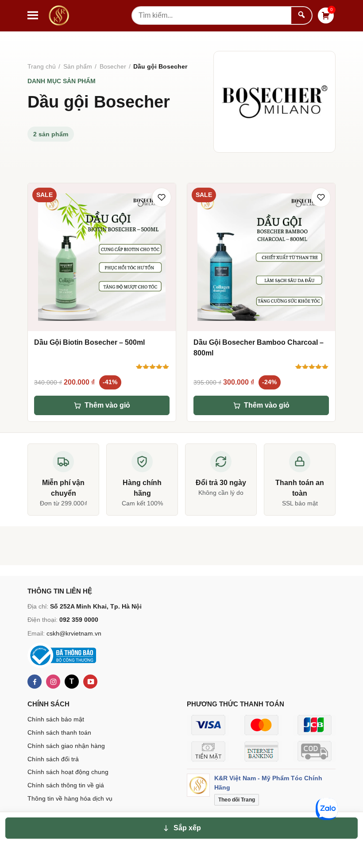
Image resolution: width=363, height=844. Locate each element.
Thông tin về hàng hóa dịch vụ (69, 798)
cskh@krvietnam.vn (73, 633)
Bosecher (113, 66)
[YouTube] (90, 681)
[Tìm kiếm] (301, 15)
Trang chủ (41, 66)
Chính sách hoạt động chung (67, 771)
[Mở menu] (32, 15)
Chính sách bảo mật (55, 719)
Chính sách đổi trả (53, 759)
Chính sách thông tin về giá (65, 785)
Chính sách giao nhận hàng (66, 745)
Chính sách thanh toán (59, 732)
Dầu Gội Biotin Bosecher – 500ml (89, 342)
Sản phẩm (77, 66)
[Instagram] (53, 681)
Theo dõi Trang (236, 800)
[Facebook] (34, 681)
